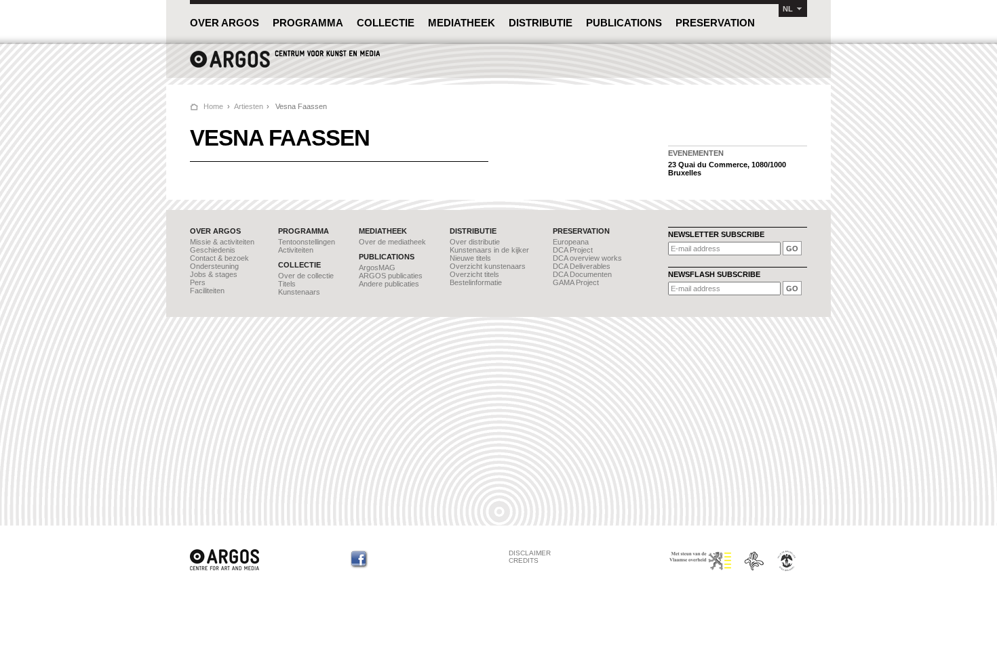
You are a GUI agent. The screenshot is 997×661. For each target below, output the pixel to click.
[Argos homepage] (285, 66)
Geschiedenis (212, 250)
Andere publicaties (389, 284)
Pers (198, 282)
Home (213, 106)
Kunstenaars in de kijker (489, 250)
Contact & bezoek (219, 258)
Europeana (571, 242)
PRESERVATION (715, 22)
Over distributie (475, 242)
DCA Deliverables (581, 266)
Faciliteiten (207, 290)
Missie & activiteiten (222, 242)
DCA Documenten (582, 274)
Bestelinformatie (476, 282)
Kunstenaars (299, 292)
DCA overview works (587, 258)
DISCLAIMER (530, 553)
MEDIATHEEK (461, 22)
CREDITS (524, 560)
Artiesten (248, 106)
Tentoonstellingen (306, 242)
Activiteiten (295, 250)
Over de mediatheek (392, 242)
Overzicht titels (474, 274)
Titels (287, 284)
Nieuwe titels (470, 258)
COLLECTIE (385, 22)
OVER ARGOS (224, 22)
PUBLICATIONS (624, 22)
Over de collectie (306, 276)
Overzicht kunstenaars (488, 266)
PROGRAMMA (308, 22)
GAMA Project (576, 282)
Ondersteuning (214, 266)
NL (788, 9)
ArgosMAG (377, 267)
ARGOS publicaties (391, 276)
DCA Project (573, 250)
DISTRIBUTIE (540, 22)
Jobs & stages (213, 274)
